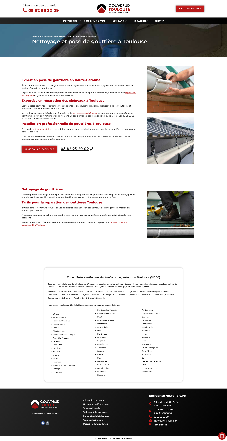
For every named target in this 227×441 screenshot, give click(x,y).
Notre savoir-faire (94, 21)
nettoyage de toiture (43, 129)
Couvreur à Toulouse (42, 36)
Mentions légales (124, 438)
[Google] (47, 423)
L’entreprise (70, 21)
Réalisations (119, 21)
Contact (159, 21)
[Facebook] (43, 423)
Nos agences (141, 21)
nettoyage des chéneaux (85, 113)
